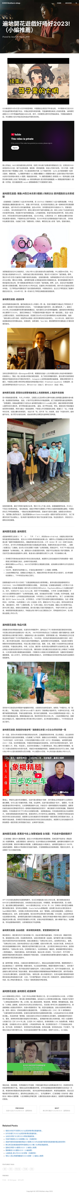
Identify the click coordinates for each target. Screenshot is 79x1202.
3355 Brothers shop (11, 3)
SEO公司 (21, 1180)
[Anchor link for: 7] (37, 991)
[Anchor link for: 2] (65, 392)
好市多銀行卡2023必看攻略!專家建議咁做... (22, 1133)
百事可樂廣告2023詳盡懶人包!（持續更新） (22, 1139)
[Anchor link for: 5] (73, 833)
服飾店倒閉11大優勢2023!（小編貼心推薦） (22, 1147)
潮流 (5, 1169)
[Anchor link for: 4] (27, 624)
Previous (19, 1109)
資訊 (10, 1169)
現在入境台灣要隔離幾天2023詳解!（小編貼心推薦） (25, 1156)
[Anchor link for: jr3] (6, 196)
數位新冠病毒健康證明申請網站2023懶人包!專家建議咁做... (27, 1145)
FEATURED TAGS (8, 1164)
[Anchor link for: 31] (67, 729)
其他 (5, 17)
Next (57, 1109)
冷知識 (25, 1169)
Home (59, 3)
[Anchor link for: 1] (25, 299)
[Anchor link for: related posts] (19, 1125)
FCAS (4, 1180)
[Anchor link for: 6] (60, 930)
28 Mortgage (12, 1180)
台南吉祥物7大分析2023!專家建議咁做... (20, 1136)
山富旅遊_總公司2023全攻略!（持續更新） (21, 1153)
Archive (68, 3)
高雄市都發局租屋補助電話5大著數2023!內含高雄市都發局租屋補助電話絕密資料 (35, 1142)
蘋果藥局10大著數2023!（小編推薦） (19, 1150)
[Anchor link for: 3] (27, 531)
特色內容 (17, 1169)
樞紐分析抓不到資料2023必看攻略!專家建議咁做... (24, 1131)
